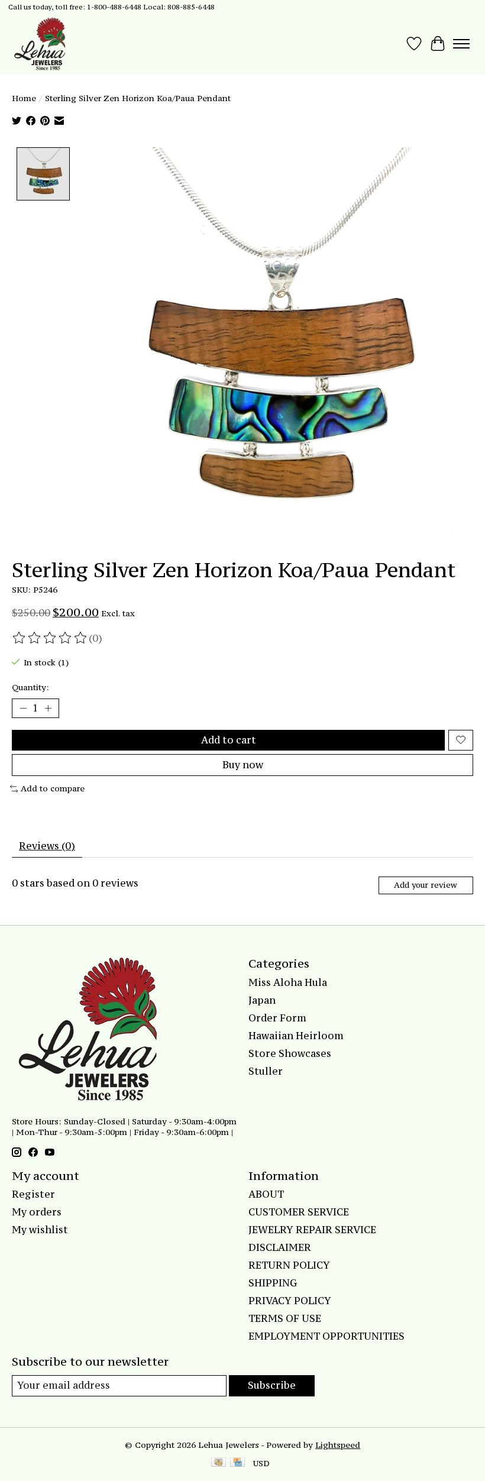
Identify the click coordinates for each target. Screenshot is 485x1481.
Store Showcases (289, 1053)
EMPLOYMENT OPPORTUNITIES (326, 1336)
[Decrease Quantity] (23, 708)
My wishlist (40, 1229)
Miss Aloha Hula (287, 982)
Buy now (242, 764)
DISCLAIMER (279, 1247)
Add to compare (53, 788)
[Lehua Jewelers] (38, 43)
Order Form (277, 1017)
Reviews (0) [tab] (47, 845)
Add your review (425, 885)
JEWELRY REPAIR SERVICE (312, 1229)
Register (33, 1194)
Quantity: (30, 687)
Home (24, 98)
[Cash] (218, 1463)
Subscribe (272, 1385)
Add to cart (228, 739)
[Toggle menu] (461, 44)
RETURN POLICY (289, 1265)
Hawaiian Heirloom (296, 1035)
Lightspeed (337, 1445)
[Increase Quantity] (48, 708)
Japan (262, 1000)
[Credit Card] (237, 1463)
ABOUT (266, 1194)
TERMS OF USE (284, 1318)
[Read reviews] (50, 638)
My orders (37, 1211)
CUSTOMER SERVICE (298, 1211)
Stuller (265, 1071)
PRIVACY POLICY (289, 1300)
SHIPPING (272, 1282)
